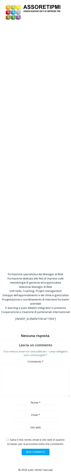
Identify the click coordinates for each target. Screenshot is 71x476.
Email (35, 415)
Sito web (35, 427)
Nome (35, 402)
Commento (35, 361)
